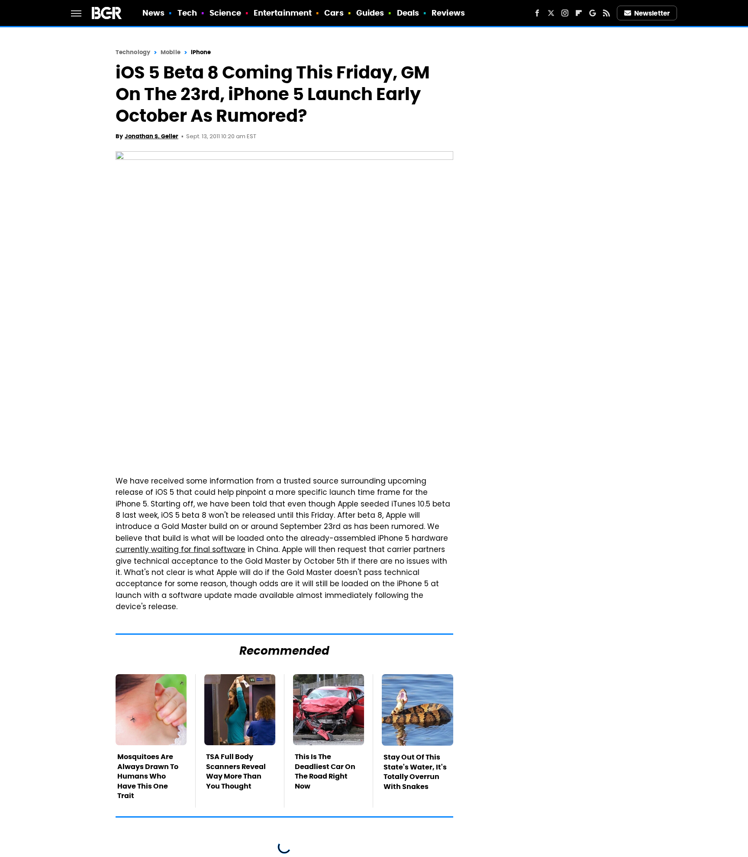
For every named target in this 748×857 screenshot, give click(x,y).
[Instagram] (564, 13)
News (153, 13)
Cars (333, 13)
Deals (408, 13)
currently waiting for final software (180, 550)
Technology (133, 52)
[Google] (592, 13)
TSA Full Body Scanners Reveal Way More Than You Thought (236, 771)
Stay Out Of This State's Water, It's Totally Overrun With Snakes (415, 772)
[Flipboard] (578, 13)
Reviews (448, 13)
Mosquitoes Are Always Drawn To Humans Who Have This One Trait (147, 776)
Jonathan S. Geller (151, 136)
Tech (187, 13)
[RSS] (606, 13)
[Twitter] (551, 13)
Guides (370, 13)
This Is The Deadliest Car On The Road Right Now (325, 771)
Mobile (171, 52)
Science (225, 13)
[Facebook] (537, 13)
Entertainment (283, 13)
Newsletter (652, 13)
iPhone (201, 52)
